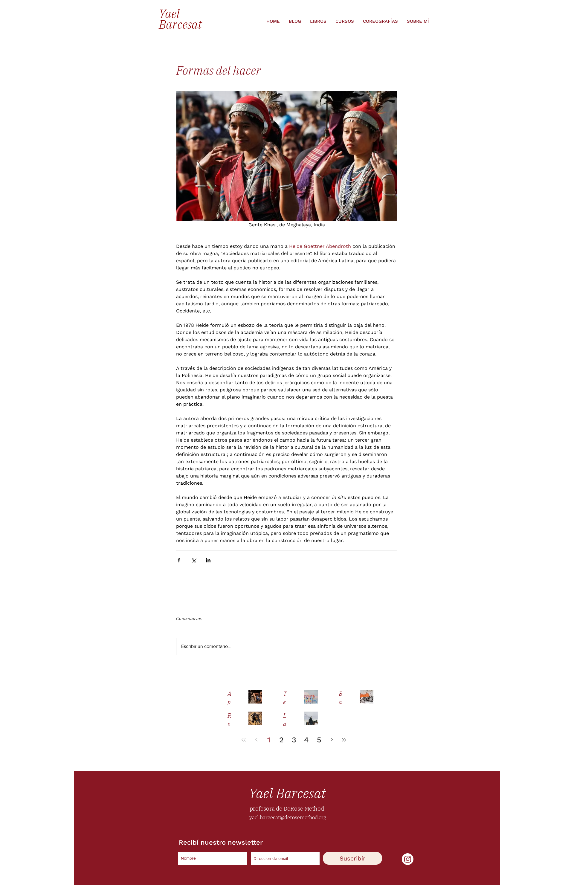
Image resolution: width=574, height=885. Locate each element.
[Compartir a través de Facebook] (179, 560)
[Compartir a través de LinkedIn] (208, 560)
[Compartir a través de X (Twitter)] (193, 560)
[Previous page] (256, 739)
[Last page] (344, 739)
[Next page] (331, 739)
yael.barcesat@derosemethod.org (287, 817)
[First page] (243, 739)
